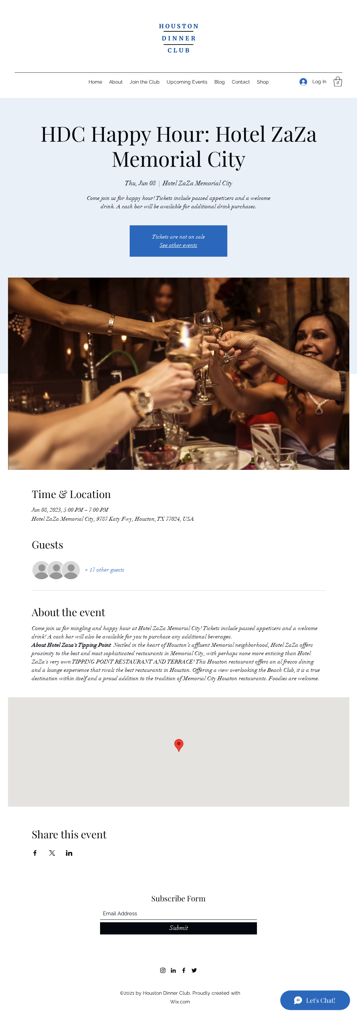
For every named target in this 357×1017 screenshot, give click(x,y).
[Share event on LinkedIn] (69, 853)
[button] (338, 82)
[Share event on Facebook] (35, 853)
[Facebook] (183, 970)
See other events (178, 245)
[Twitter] (194, 970)
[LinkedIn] (173, 970)
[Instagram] (162, 970)
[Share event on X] (52, 853)
